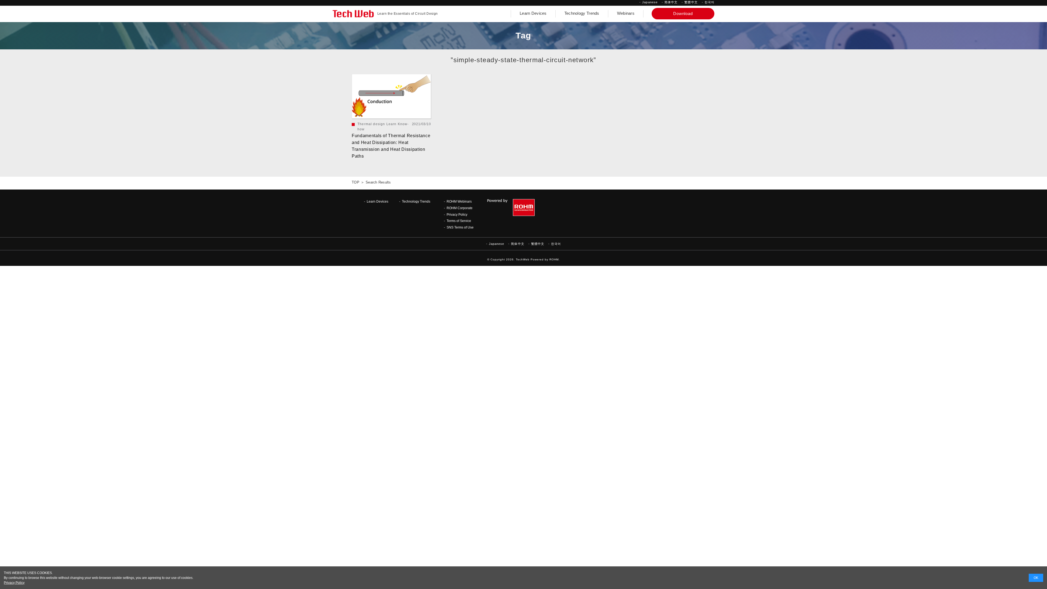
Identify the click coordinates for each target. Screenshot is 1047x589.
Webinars (625, 13)
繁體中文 (690, 2)
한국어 (709, 2)
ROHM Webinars (459, 201)
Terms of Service (459, 221)
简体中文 (671, 2)
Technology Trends (581, 13)
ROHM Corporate (460, 208)
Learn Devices (533, 13)
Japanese (650, 2)
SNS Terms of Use (460, 227)
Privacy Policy (457, 214)
